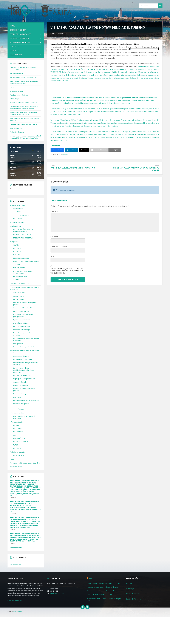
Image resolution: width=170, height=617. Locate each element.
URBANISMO (17, 448)
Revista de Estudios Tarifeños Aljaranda (23, 103)
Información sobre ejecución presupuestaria (23, 315)
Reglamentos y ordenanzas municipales (23, 77)
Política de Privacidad (133, 599)
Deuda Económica (19, 299)
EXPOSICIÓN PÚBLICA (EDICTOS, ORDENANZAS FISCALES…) (24, 230)
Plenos (19, 212)
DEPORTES (14, 50)
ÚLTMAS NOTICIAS (16, 467)
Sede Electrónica (18, 30)
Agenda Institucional (17, 222)
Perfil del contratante (17, 452)
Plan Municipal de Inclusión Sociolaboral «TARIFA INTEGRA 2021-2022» (23, 113)
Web (52, 256)
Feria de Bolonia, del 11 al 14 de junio (99, 595)
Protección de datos (17, 132)
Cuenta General (18, 296)
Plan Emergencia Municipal (19, 95)
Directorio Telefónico (17, 74)
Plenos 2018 (24, 215)
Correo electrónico (60, 247)
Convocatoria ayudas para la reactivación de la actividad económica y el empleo (25, 107)
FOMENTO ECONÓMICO (21, 258)
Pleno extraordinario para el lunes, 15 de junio (102, 591)
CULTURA (16, 245)
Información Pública (19, 38)
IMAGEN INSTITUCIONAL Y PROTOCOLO (26, 261)
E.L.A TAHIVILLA (18, 432)
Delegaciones (16, 55)
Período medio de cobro (21, 326)
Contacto (14, 46)
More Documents (16, 548)
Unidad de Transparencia (21, 404)
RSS (90, 578)
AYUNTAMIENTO (18, 455)
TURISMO (16, 280)
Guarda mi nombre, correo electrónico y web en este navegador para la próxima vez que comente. (67, 271)
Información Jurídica (17, 413)
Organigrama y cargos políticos (24, 379)
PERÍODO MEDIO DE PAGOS (22, 235)
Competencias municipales (22, 359)
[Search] (160, 5)
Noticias (60, 33)
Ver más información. (15, 601)
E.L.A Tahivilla (17, 218)
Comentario (56, 211)
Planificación (17, 397)
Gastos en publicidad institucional (25, 308)
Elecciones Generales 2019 (19, 284)
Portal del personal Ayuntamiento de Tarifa (24, 124)
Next (157, 165)
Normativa (129, 583)
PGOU (12, 87)
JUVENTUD (16, 265)
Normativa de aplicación (21, 375)
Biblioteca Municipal (16, 91)
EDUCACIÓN (17, 252)
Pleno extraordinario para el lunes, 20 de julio (102, 587)
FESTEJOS (16, 255)
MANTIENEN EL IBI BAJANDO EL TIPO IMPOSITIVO (73, 167)
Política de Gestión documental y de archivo (25, 463)
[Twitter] (87, 607)
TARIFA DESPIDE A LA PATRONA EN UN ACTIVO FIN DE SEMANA (135, 169)
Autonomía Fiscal (19, 293)
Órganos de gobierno (20, 385)
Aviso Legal (130, 589)
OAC (14, 435)
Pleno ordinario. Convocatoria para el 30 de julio (103, 583)
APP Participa (14, 99)
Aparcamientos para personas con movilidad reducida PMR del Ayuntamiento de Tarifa (25, 137)
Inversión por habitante (21, 323)
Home (53, 33)
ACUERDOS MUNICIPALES (20, 42)
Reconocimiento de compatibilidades (26, 400)
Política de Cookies (133, 594)
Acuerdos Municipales (17, 205)
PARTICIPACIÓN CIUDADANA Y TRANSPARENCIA (23, 272)
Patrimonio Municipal (20, 394)
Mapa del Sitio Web (16, 128)
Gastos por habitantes (21, 311)
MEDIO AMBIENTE (19, 268)
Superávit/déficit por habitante (24, 347)
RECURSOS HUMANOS (20, 442)
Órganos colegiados (20, 382)
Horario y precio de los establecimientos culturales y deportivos (24, 82)
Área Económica (15, 226)
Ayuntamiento (18, 208)
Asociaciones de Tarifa (21, 356)
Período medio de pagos (22, 330)
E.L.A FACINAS (17, 429)
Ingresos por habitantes (21, 320)
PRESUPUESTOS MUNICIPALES (23, 238)
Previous (54, 165)
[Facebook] (83, 607)
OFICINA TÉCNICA (19, 438)
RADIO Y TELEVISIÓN (20, 276)
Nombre (54, 237)
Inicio (12, 26)
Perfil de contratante (20, 34)
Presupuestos (18, 344)
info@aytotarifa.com (57, 593)
